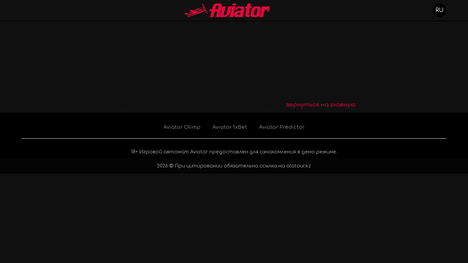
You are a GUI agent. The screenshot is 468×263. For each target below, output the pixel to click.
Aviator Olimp (181, 127)
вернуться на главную (321, 105)
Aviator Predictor (282, 127)
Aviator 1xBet (229, 127)
